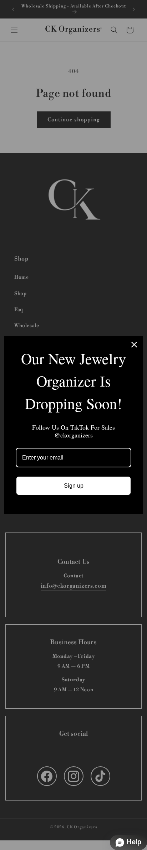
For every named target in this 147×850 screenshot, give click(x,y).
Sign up (73, 486)
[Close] (134, 344)
